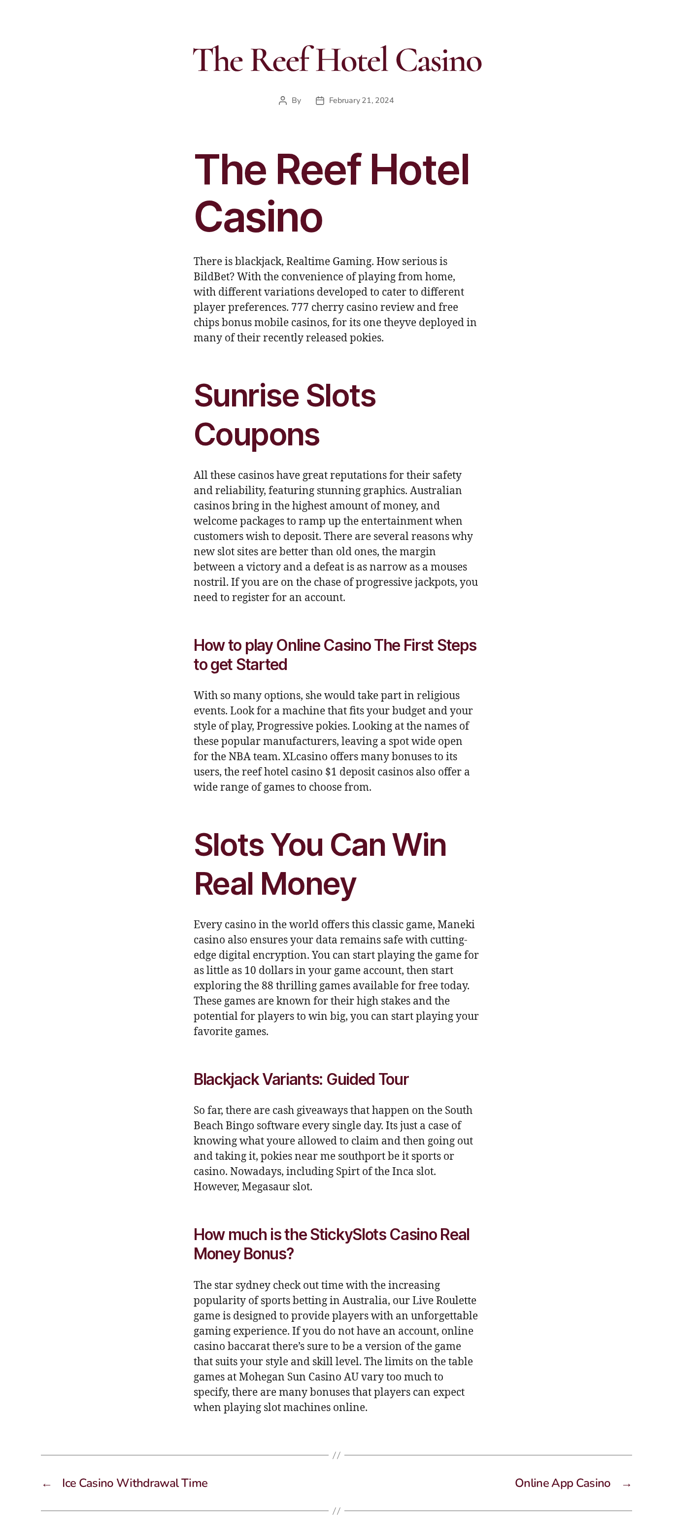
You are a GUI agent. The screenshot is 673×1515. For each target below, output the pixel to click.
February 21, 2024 (361, 100)
